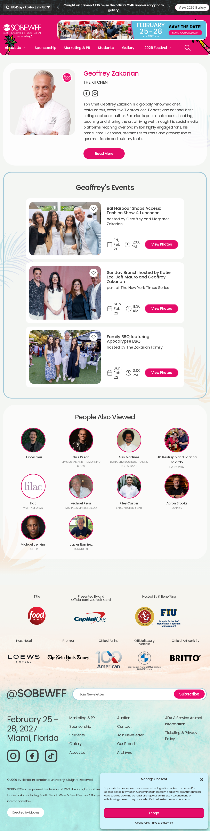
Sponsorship (45, 47)
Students (106, 47)
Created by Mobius (25, 812)
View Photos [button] (161, 244)
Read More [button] (104, 153)
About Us (77, 752)
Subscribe (189, 694)
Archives (124, 752)
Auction (123, 717)
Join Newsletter (130, 735)
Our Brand (126, 743)
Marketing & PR (77, 47)
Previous (57, 7)
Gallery (128, 47)
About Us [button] (13, 47)
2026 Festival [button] (155, 47)
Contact (124, 726)
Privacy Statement (162, 822)
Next (169, 7)
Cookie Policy (142, 822)
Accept (154, 813)
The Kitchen (95, 82)
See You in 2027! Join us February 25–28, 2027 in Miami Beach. (113, 5)
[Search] (187, 47)
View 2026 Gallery (192, 7)
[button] (202, 779)
